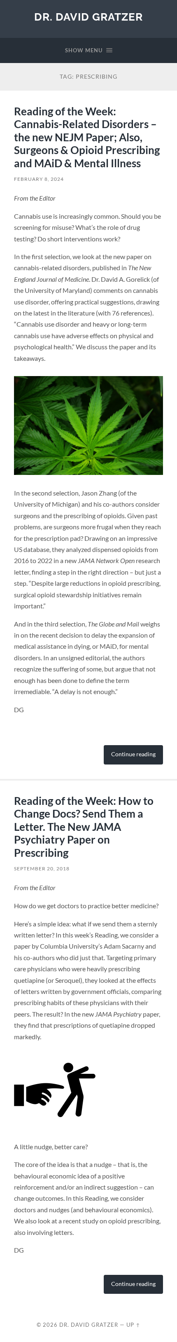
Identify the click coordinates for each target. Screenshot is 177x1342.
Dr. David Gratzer (88, 16)
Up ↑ (133, 1324)
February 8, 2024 (39, 179)
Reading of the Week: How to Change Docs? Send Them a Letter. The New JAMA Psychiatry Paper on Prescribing (84, 826)
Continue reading (133, 754)
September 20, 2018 (42, 868)
